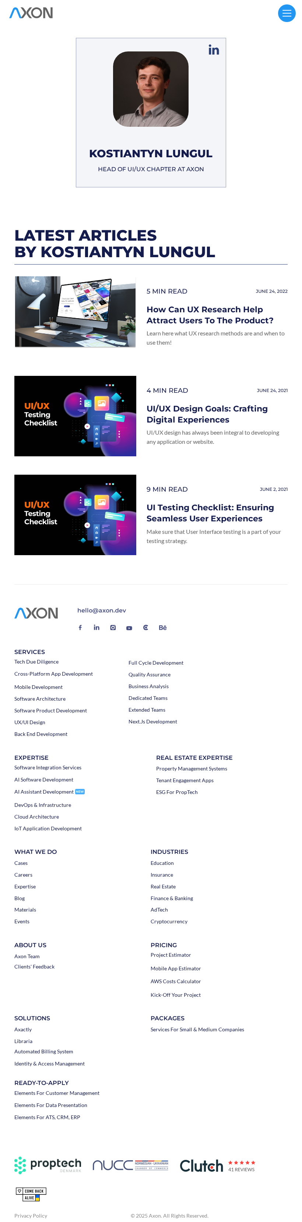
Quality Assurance (150, 674)
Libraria (23, 1041)
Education (162, 863)
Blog (19, 898)
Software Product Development (50, 710)
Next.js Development (153, 721)
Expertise (25, 886)
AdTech (159, 909)
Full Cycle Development (156, 662)
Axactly (23, 1029)
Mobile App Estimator (176, 968)
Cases (21, 863)
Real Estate (163, 886)
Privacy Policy (30, 1215)
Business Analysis (149, 686)
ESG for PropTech (177, 792)
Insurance (162, 874)
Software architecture (40, 698)
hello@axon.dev (101, 611)
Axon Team (27, 956)
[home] (31, 13)
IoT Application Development (48, 828)
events (21, 921)
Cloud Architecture (36, 816)
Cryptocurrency (169, 921)
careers (23, 874)
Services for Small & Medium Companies (197, 1029)
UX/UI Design (29, 722)
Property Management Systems (191, 768)
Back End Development (40, 734)
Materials (25, 909)
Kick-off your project (176, 995)
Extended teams (147, 709)
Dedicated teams (148, 698)
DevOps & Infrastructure (42, 805)
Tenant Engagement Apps (185, 780)
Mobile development (38, 687)
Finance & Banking (172, 898)
